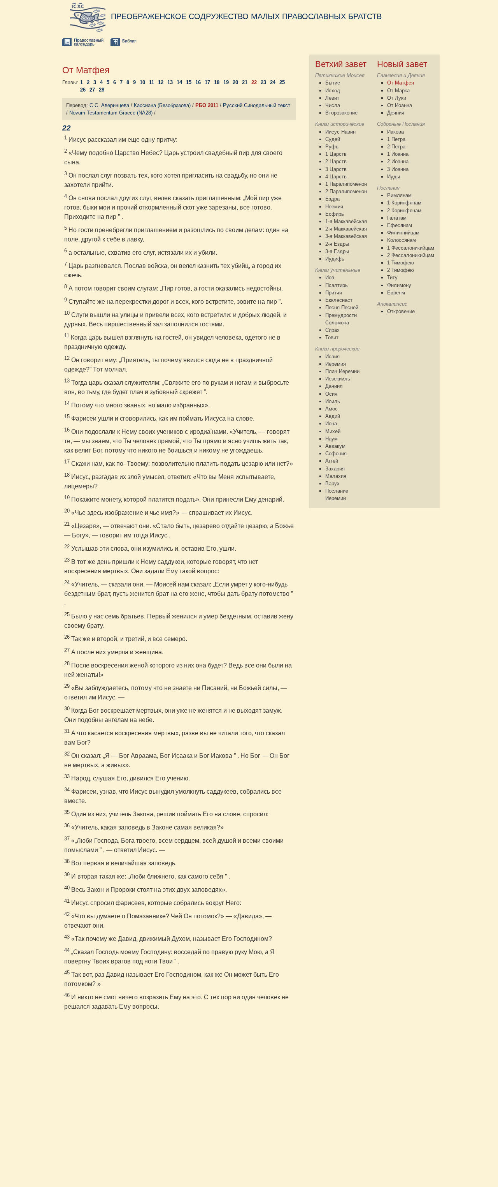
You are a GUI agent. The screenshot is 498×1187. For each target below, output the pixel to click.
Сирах (332, 330)
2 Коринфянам (404, 210)
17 (207, 82)
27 (92, 90)
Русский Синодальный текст (256, 105)
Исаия (332, 356)
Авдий (332, 416)
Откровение (401, 311)
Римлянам (399, 195)
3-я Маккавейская (346, 236)
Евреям (396, 293)
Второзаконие (341, 113)
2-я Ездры (337, 244)
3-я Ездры (337, 251)
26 (83, 90)
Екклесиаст (338, 300)
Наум (331, 439)
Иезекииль (337, 379)
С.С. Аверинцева (109, 105)
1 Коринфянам (404, 203)
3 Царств (336, 169)
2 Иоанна (398, 161)
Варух (332, 483)
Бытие (332, 83)
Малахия (335, 476)
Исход (332, 90)
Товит (331, 337)
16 (198, 82)
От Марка (398, 90)
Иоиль (332, 401)
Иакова (395, 132)
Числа (332, 105)
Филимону (399, 285)
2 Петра (396, 147)
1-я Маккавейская (346, 221)
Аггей (331, 461)
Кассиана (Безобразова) (162, 105)
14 (179, 82)
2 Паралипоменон (346, 191)
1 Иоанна (398, 154)
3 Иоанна (398, 169)
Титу (392, 277)
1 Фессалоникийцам (410, 248)
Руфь (331, 147)
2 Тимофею (400, 270)
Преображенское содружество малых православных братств (246, 16)
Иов (329, 277)
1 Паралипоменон (346, 184)
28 (101, 90)
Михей (332, 431)
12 (160, 82)
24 (272, 82)
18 (216, 82)
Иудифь (334, 259)
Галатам (397, 218)
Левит (332, 98)
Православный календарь (88, 42)
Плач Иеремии (342, 371)
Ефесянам (399, 225)
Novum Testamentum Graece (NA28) (111, 113)
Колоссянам (401, 240)
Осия (331, 394)
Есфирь (334, 214)
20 (235, 82)
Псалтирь (336, 285)
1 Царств (336, 154)
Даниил (334, 386)
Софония (336, 453)
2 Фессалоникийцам (410, 255)
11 (151, 82)
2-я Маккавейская (346, 229)
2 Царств (336, 161)
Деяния (395, 113)
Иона (331, 423)
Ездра (332, 199)
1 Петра (396, 139)
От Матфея (400, 83)
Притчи (333, 293)
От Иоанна (399, 105)
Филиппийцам (403, 233)
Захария (335, 469)
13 (170, 82)
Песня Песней (341, 307)
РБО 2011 (206, 105)
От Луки (396, 98)
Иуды (393, 177)
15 (188, 82)
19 (226, 82)
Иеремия (335, 364)
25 (282, 82)
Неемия (334, 207)
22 (254, 82)
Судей (332, 139)
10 (142, 82)
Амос (331, 409)
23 (263, 82)
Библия (129, 41)
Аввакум (335, 446)
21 (244, 82)
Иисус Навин (340, 132)
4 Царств (336, 177)
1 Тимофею (400, 263)
